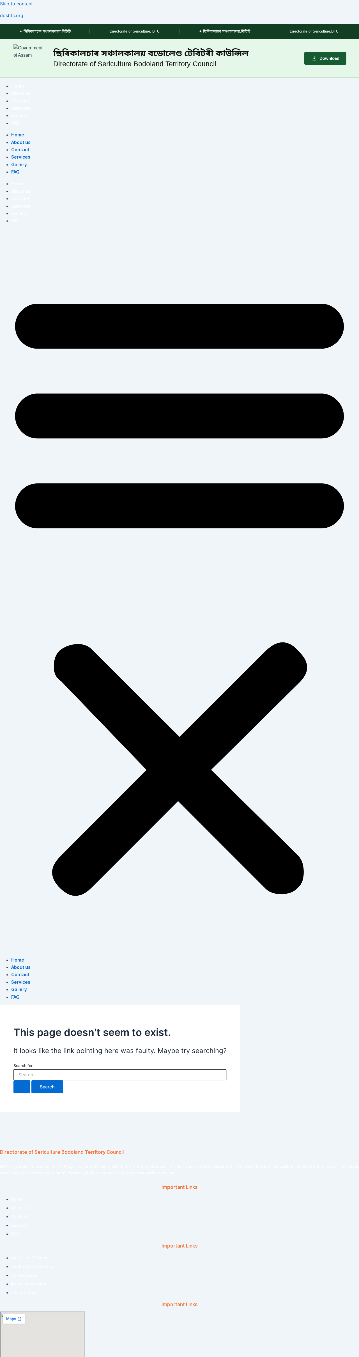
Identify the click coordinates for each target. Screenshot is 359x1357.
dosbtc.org (11, 15)
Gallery (19, 115)
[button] (179, 590)
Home (17, 86)
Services (20, 108)
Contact (20, 101)
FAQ (15, 123)
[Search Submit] (21, 1086)
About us (21, 93)
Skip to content (16, 3)
